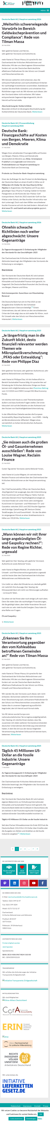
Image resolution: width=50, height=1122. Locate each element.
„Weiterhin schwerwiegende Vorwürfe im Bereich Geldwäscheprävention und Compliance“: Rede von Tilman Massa (25, 33)
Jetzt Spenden (7, 947)
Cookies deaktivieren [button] (16, 1118)
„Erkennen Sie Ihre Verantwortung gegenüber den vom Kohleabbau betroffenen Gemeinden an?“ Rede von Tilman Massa (25, 647)
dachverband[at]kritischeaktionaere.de (22, 897)
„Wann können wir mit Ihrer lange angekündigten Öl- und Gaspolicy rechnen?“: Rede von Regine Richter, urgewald (24, 543)
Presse (45, 1106)
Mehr (40, 1118)
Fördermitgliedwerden (9, 872)
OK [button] (40, 1114)
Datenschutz (15, 1106)
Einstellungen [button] (31, 1119)
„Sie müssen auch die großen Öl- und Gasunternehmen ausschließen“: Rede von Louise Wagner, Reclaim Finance (25, 451)
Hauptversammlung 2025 (30, 330)
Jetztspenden (22, 872)
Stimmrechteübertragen (34, 872)
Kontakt (37, 1106)
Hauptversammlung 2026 (30, 19)
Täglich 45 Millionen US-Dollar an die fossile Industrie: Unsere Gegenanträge (21, 757)
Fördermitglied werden (11, 943)
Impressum (27, 1106)
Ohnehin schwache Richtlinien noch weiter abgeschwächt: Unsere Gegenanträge (20, 233)
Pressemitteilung (26, 123)
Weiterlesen (37, 112)
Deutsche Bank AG (10, 19)
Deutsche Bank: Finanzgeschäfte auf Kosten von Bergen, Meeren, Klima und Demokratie (24, 137)
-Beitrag (40, 388)
